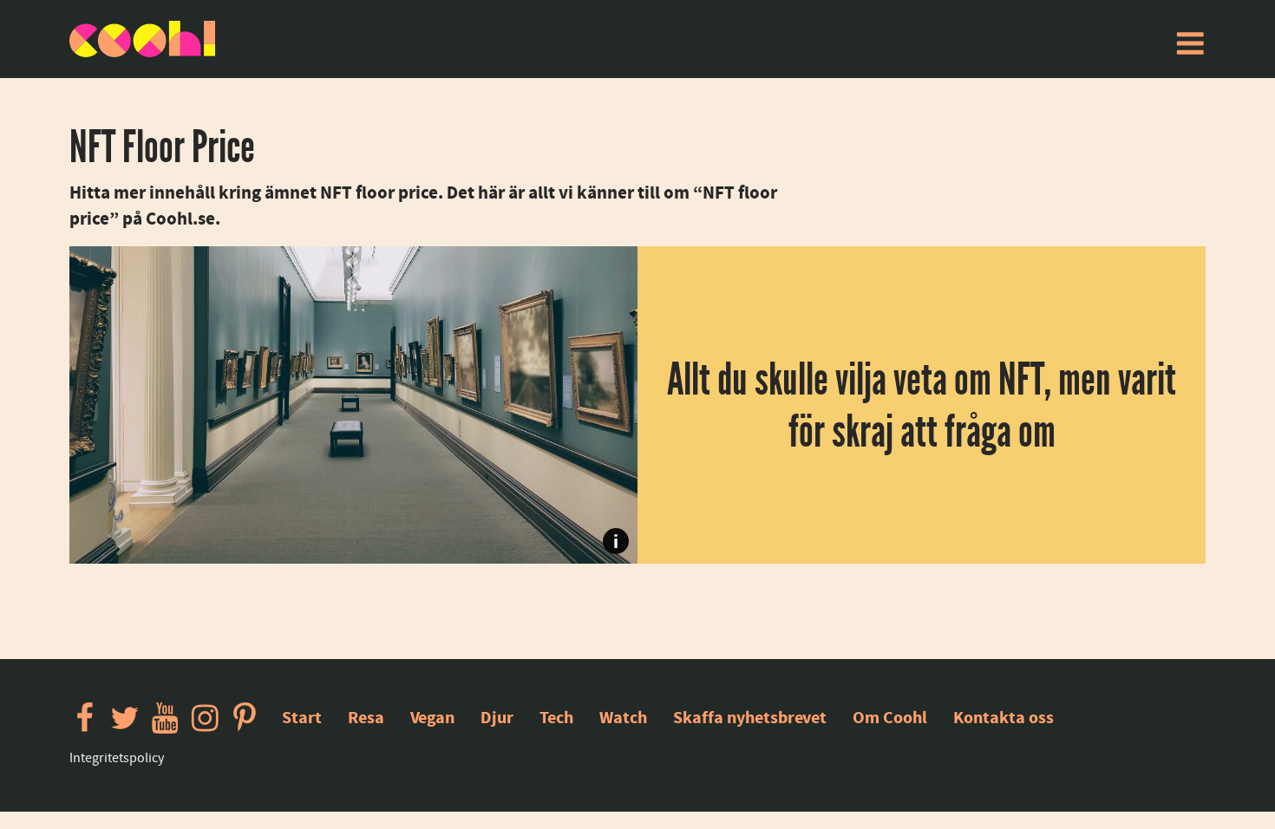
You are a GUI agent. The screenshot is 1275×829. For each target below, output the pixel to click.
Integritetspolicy (116, 758)
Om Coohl (890, 718)
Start (302, 718)
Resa (366, 718)
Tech (556, 718)
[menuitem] (1190, 43)
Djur (497, 718)
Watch (623, 718)
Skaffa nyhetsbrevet (750, 718)
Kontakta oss (1003, 718)
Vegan (432, 718)
